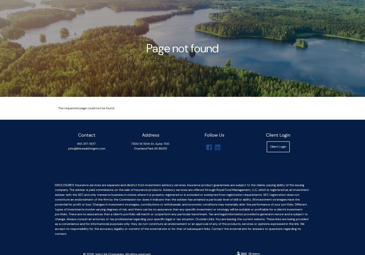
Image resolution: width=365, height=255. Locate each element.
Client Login (278, 147)
